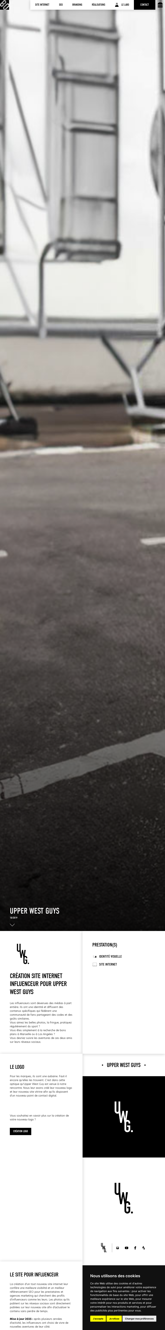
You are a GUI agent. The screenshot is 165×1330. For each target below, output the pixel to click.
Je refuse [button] (114, 1318)
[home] (4, 5)
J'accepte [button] (98, 1318)
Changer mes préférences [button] (139, 1318)
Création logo (20, 1131)
